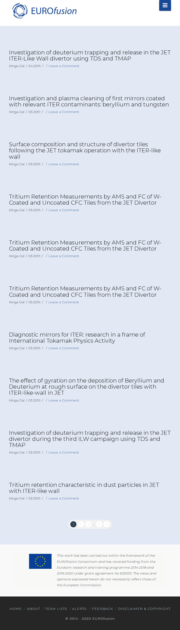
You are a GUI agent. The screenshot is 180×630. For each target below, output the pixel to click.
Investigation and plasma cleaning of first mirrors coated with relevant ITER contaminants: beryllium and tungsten (89, 101)
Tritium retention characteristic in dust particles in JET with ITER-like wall (84, 487)
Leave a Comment (64, 66)
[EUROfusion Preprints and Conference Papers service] (44, 10)
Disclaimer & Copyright (144, 609)
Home (16, 609)
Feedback (102, 609)
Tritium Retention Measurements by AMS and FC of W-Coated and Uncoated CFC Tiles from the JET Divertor (85, 199)
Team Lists (56, 609)
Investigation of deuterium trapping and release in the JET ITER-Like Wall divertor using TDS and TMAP (90, 55)
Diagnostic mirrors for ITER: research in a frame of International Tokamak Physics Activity (77, 337)
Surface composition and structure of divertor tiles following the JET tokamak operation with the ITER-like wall (85, 150)
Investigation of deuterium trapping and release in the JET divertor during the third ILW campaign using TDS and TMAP (90, 438)
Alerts (79, 609)
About (33, 609)
